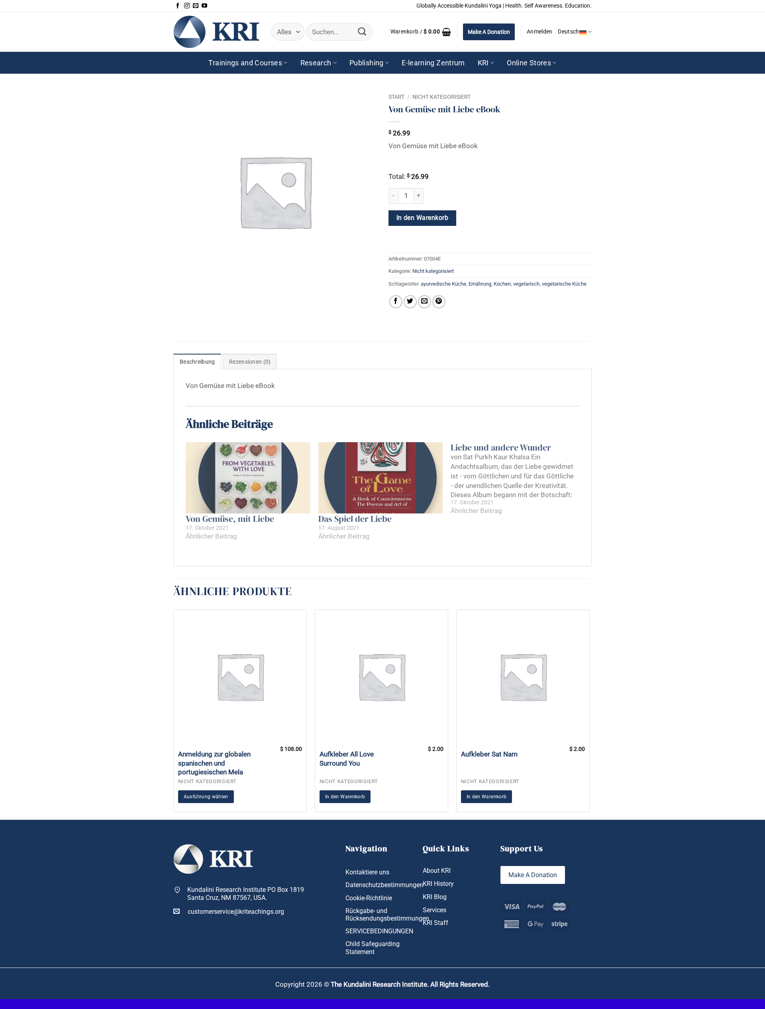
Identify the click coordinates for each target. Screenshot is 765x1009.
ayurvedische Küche (443, 284)
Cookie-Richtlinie (368, 898)
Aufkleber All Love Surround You (347, 758)
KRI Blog (435, 897)
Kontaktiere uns (367, 872)
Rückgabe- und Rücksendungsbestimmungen (387, 914)
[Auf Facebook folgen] (177, 6)
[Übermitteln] (362, 32)
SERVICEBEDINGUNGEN (379, 931)
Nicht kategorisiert (441, 97)
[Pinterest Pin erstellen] (438, 301)
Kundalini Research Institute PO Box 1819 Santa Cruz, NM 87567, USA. (245, 893)
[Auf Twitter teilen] (410, 301)
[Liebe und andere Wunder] (517, 479)
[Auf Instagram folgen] (187, 6)
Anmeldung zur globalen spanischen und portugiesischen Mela (214, 763)
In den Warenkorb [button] (345, 796)
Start (396, 97)
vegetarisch (526, 284)
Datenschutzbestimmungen (384, 885)
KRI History (438, 884)
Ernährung (480, 284)
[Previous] (171, 714)
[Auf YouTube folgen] (204, 6)
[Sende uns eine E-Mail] (195, 6)
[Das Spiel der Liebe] (380, 477)
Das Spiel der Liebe (355, 519)
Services (434, 910)
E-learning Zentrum (433, 63)
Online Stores (529, 63)
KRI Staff (435, 923)
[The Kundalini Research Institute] (216, 32)
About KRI (437, 870)
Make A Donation (489, 32)
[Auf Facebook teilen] (395, 301)
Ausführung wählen (206, 796)
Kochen (502, 284)
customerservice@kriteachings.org (236, 911)
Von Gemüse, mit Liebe (230, 519)
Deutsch (568, 31)
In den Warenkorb (422, 217)
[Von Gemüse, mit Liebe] (248, 477)
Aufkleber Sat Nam (489, 754)
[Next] (592, 714)
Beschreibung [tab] (197, 362)
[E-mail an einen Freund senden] (424, 301)
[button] (420, 32)
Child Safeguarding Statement (372, 947)
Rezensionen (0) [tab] (250, 362)
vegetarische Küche (564, 284)
